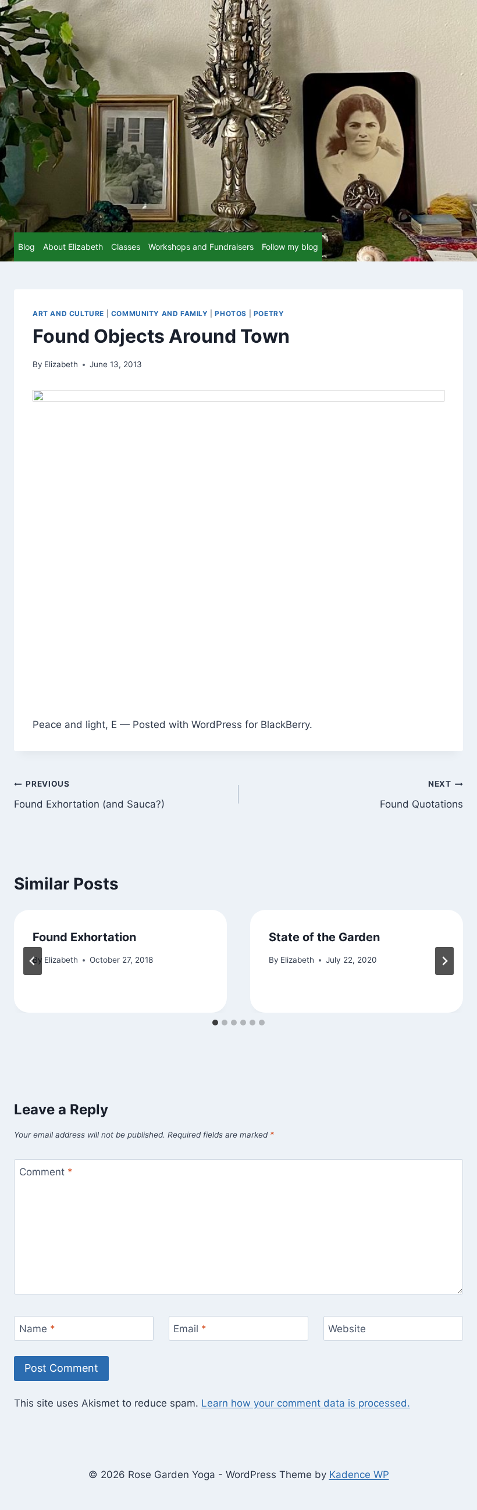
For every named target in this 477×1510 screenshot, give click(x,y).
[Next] (444, 961)
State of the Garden (324, 937)
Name (37, 1329)
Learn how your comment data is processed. (305, 1403)
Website (347, 1329)
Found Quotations (421, 794)
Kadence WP (359, 1474)
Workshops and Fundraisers (201, 247)
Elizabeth (61, 364)
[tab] (215, 1022)
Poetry (269, 313)
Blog (26, 247)
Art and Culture (68, 313)
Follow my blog (290, 247)
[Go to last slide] (32, 961)
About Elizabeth (73, 247)
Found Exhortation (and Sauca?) (89, 794)
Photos (231, 313)
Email (190, 1329)
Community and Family (159, 313)
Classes (125, 247)
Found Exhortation (84, 937)
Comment (46, 1172)
